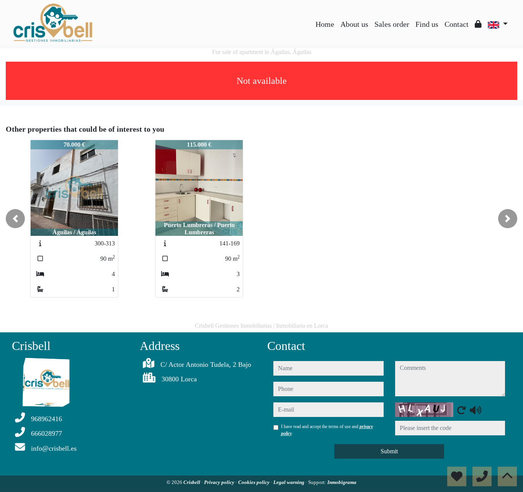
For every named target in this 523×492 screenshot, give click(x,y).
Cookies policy (254, 482)
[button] (15, 218)
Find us (426, 24)
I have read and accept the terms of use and (327, 430)
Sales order (391, 24)
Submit (389, 451)
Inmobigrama (341, 482)
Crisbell (192, 482)
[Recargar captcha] (461, 410)
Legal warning (289, 482)
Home (324, 24)
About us (354, 24)
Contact (457, 24)
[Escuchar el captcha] (475, 410)
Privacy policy (219, 482)
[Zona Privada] (478, 24)
